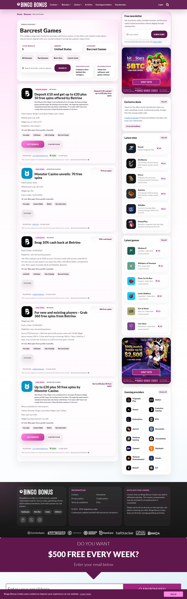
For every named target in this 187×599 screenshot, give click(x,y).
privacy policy (157, 42)
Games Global (38, 204)
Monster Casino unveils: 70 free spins (58, 176)
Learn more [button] (85, 594)
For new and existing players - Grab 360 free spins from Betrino (60, 314)
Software (58, 512)
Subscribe (159, 34)
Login (160, 4)
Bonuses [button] (65, 4)
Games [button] (77, 4)
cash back (26, 274)
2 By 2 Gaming (49, 135)
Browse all (163, 392)
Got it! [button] (173, 594)
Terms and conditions (133, 126)
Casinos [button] (53, 4)
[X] (31, 519)
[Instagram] (39, 519)
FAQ (98, 502)
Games (47, 512)
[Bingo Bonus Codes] (32, 4)
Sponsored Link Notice (79, 160)
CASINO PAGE (54, 144)
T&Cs (29, 130)
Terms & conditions (79, 502)
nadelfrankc (38, 294)
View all (164, 102)
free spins (26, 135)
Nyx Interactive (60, 204)
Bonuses (27, 14)
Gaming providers (104, 4)
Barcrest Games (63, 135)
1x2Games (37, 135)
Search (63, 68)
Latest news (73, 58)
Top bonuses (120, 4)
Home (19, 14)
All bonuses (27, 58)
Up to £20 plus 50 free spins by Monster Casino (57, 389)
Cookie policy (102, 498)
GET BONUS (33, 144)
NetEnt (49, 204)
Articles (88, 4)
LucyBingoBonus (40, 156)
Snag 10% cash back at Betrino (57, 242)
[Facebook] (23, 519)
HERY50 (35, 224)
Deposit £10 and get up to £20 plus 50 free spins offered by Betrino (60, 96)
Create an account (131, 118)
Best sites (58, 58)
